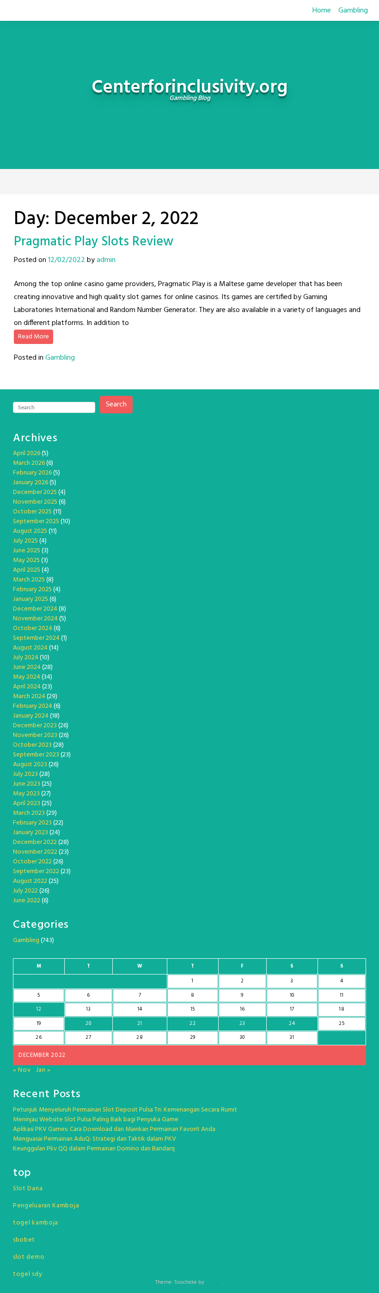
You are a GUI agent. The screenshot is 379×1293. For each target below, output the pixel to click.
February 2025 (32, 589)
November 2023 (35, 735)
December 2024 (35, 609)
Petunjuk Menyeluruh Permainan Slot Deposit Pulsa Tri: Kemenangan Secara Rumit (125, 1110)
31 (292, 1037)
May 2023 (26, 793)
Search (116, 405)
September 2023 (36, 755)
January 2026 (30, 482)
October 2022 (32, 861)
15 (192, 1009)
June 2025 (26, 550)
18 (341, 1009)
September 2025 (36, 521)
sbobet (24, 1240)
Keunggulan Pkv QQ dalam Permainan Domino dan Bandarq (94, 1148)
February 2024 (32, 706)
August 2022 (30, 881)
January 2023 (30, 832)
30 (242, 1037)
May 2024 (26, 677)
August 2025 (30, 531)
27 (88, 1037)
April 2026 (26, 453)
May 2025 (26, 560)
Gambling (353, 11)
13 (88, 1009)
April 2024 (27, 686)
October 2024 (32, 628)
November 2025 (35, 502)
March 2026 (29, 463)
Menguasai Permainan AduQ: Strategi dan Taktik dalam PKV (94, 1139)
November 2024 (35, 618)
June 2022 (26, 900)
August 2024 (30, 648)
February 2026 (32, 473)
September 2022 (36, 871)
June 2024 (27, 667)
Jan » (43, 1070)
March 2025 (29, 580)
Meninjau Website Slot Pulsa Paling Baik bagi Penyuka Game (95, 1119)
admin (106, 260)
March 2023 (29, 813)
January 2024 (31, 716)
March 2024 (29, 696)
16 (242, 1009)
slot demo (28, 1257)
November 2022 (35, 852)
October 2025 (32, 511)
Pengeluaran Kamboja (46, 1205)
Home (321, 11)
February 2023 (32, 823)
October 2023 (32, 745)
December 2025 (35, 492)
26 (39, 1037)
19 (39, 1023)
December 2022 (35, 842)
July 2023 (25, 774)
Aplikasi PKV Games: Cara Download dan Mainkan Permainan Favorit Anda (114, 1129)
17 (292, 1009)
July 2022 (25, 891)
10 (292, 995)
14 (139, 1009)
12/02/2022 (66, 260)
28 (139, 1037)
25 (341, 1023)
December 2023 (35, 725)
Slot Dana (28, 1188)
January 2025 (30, 599)
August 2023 (30, 764)
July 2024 (25, 657)
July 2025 (25, 541)
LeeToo (214, 1282)
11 (342, 995)
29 (193, 1037)
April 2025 (26, 570)
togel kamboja (35, 1223)
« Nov (22, 1070)
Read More (33, 336)
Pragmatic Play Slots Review (93, 241)
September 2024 (36, 638)
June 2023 (26, 784)
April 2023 (26, 803)
